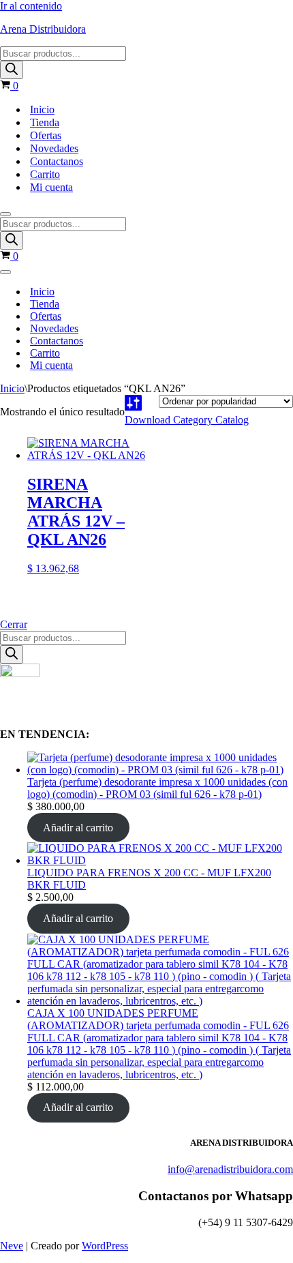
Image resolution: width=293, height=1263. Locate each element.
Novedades (54, 148)
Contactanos (56, 161)
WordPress (105, 1245)
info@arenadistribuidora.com (230, 1169)
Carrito (45, 174)
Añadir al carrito (78, 827)
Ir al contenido (31, 6)
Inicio (42, 109)
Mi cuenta (51, 187)
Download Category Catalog (187, 420)
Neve (11, 1245)
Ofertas (45, 135)
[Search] (11, 70)
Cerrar (13, 624)
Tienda (44, 122)
